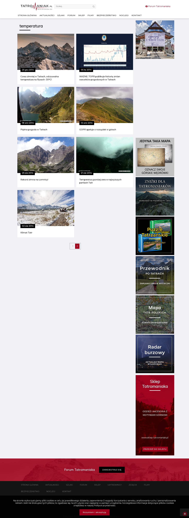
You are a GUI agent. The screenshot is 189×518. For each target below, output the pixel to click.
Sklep (81, 15)
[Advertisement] (155, 98)
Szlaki (61, 15)
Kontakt (137, 15)
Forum (71, 15)
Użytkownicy (114, 485)
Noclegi (124, 15)
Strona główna (27, 15)
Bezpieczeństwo (106, 15)
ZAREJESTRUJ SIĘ (111, 470)
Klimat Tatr (26, 232)
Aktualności (47, 15)
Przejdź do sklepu (154, 449)
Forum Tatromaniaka (159, 6)
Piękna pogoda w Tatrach (33, 129)
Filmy (91, 15)
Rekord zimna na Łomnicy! (34, 179)
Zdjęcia (133, 485)
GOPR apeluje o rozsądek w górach (97, 129)
